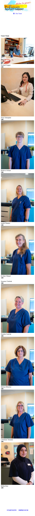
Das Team (19, 13)
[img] (17, 6)
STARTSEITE (12, 510)
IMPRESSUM (23, 510)
